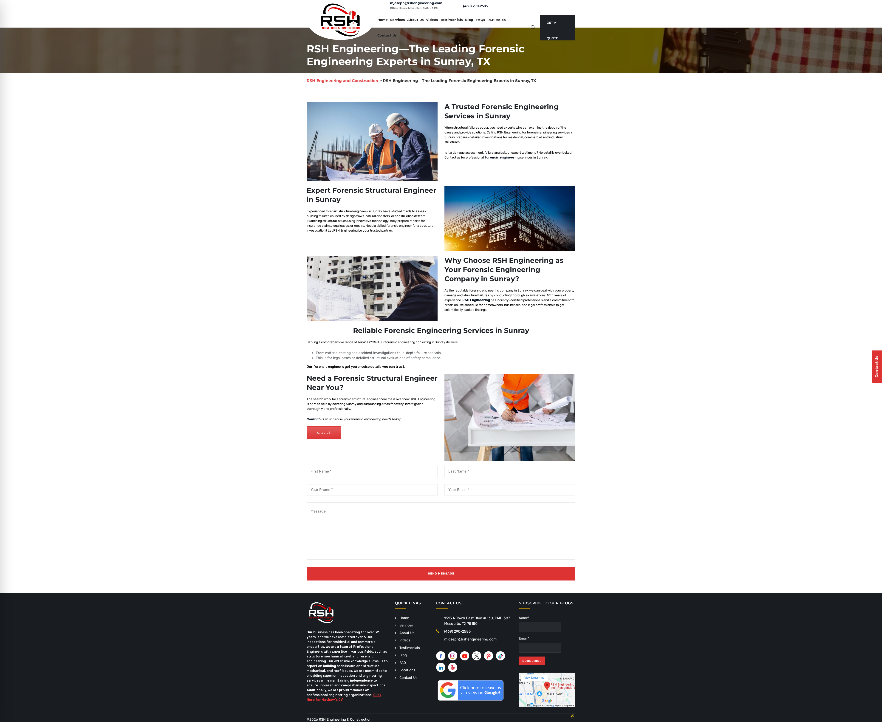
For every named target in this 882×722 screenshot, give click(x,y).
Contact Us (387, 35)
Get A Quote (552, 25)
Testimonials (451, 20)
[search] (533, 27)
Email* (524, 638)
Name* (524, 618)
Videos (432, 20)
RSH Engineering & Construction (345, 719)
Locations (407, 670)
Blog (469, 20)
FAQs (480, 20)
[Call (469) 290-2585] (456, 6)
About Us (415, 20)
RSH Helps (496, 20)
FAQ (402, 663)
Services (397, 20)
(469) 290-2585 (475, 6)
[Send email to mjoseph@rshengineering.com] (383, 6)
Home (382, 20)
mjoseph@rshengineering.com (416, 3)
